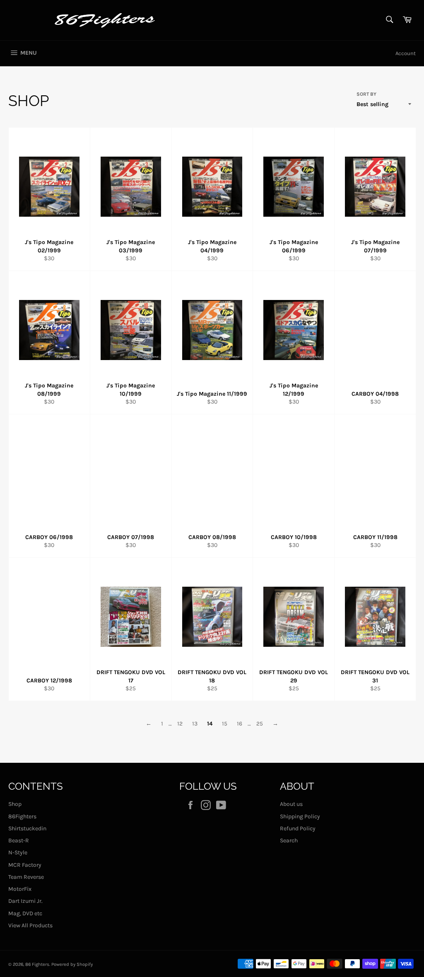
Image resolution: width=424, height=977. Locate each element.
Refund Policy (298, 828)
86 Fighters (37, 964)
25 (259, 723)
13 (195, 723)
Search (289, 840)
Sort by (366, 94)
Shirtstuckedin (27, 828)
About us (291, 804)
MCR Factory (24, 864)
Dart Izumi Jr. (25, 900)
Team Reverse (26, 876)
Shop (15, 804)
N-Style (17, 852)
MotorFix (19, 888)
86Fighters (22, 816)
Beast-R (18, 840)
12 (180, 723)
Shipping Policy (300, 816)
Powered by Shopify (72, 964)
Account (405, 53)
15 (224, 723)
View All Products (30, 925)
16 (239, 723)
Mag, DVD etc (25, 913)
